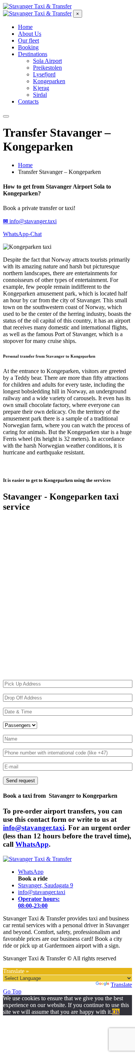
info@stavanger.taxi (33, 828)
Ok (116, 1012)
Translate (121, 984)
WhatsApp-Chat (22, 234)
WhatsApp (32, 844)
